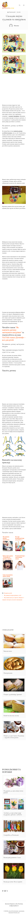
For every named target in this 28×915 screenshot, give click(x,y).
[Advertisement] (14, 89)
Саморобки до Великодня (11, 835)
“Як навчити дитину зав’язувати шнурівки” (12, 330)
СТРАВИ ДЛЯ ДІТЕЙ (7, 630)
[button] (20, 5)
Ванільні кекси (8, 651)
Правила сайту (14, 904)
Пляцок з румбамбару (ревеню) (13, 694)
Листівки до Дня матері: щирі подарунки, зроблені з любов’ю (13, 814)
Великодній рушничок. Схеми (12, 857)
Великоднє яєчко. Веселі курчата (13, 882)
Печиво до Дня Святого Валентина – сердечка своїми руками (14, 736)
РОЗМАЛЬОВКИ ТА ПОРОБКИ (11, 770)
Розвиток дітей (12, 12)
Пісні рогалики (8, 673)
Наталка (16, 26)
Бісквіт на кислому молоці (11, 715)
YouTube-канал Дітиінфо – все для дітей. (13, 338)
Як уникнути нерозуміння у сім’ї (12, 595)
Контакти (7, 904)
